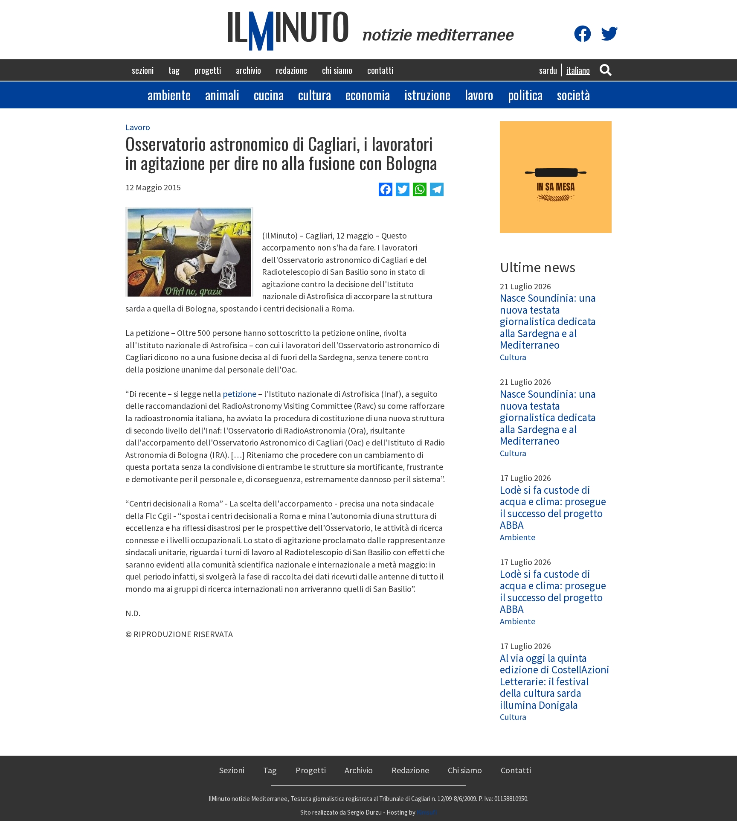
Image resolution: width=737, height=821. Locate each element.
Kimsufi (427, 812)
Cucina (269, 94)
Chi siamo (337, 70)
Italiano (578, 70)
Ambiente (169, 94)
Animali (222, 94)
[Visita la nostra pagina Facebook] (582, 34)
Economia (367, 94)
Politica (525, 94)
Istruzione (427, 94)
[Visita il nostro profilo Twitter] (609, 34)
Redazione (291, 70)
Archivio (248, 70)
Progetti (207, 70)
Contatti (380, 70)
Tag (174, 70)
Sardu (548, 70)
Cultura (314, 94)
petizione (239, 393)
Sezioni (143, 70)
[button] (606, 69)
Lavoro (479, 94)
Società (573, 94)
